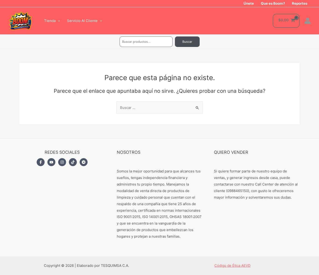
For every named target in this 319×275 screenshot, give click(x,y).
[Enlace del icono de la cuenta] (307, 21)
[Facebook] (41, 162)
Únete (249, 3)
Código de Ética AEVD (232, 265)
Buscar (187, 41)
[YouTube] (51, 162)
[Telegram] (84, 162)
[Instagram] (62, 162)
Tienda (50, 20)
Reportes (299, 3)
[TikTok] (73, 162)
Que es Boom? (273, 3)
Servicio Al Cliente (82, 20)
